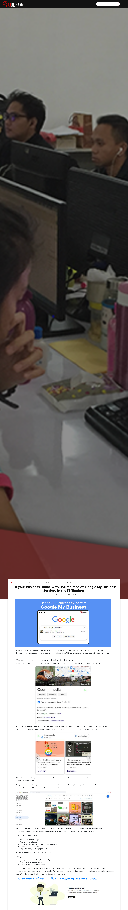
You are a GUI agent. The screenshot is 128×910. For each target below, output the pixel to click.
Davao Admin (71, 594)
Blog (14, 582)
